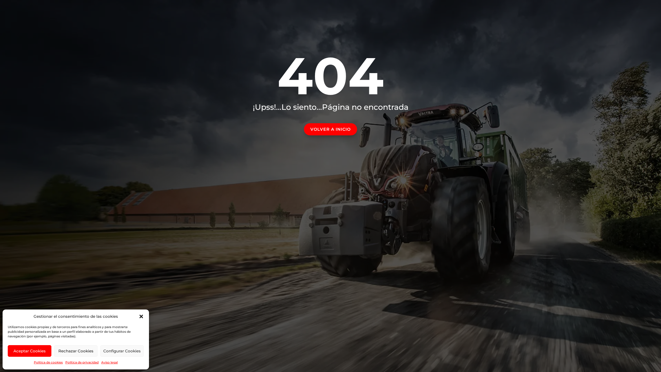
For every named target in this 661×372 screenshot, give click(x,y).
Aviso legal (109, 362)
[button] (141, 316)
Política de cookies (48, 362)
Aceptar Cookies (29, 350)
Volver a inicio (330, 129)
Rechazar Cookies (75, 350)
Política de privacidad (82, 362)
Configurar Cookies (122, 350)
